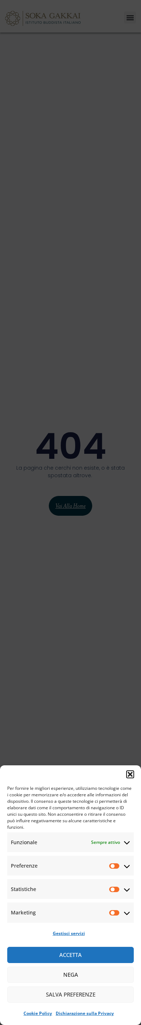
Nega (70, 974)
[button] (130, 774)
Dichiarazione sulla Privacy (85, 1013)
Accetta (70, 954)
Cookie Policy (38, 1013)
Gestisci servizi (69, 933)
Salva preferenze (70, 994)
